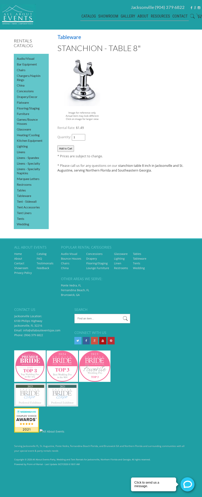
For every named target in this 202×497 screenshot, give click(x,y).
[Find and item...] (192, 17)
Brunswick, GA (70, 295)
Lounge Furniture (97, 268)
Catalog (88, 16)
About (142, 16)
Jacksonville (158, 7)
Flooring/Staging (28, 108)
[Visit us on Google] (94, 340)
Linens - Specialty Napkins (28, 171)
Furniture (23, 114)
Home (18, 254)
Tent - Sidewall (26, 201)
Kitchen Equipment (29, 140)
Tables (21, 190)
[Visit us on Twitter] (77, 340)
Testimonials (45, 263)
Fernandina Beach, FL (75, 290)
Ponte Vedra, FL (71, 285)
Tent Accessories (28, 207)
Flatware (23, 102)
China (20, 85)
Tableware (24, 196)
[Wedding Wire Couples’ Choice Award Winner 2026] (52, 431)
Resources (160, 16)
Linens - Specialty (28, 163)
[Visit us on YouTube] (102, 340)
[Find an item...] (125, 319)
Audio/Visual (25, 58)
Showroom (108, 16)
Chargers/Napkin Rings (28, 78)
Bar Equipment (27, 64)
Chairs (21, 70)
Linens (21, 152)
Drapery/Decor (27, 97)
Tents (20, 218)
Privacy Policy (23, 273)
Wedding (23, 224)
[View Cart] (198, 16)
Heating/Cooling (28, 135)
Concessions (25, 91)
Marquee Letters (28, 179)
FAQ (39, 258)
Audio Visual (69, 254)
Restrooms (24, 184)
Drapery (91, 258)
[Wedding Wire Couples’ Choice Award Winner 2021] (26, 431)
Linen (117, 263)
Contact (180, 16)
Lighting (22, 146)
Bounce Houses (71, 258)
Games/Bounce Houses (27, 121)
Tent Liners (24, 213)
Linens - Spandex (28, 157)
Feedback (43, 268)
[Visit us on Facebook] (86, 340)
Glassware (24, 129)
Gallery (128, 16)
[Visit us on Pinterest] (111, 340)
